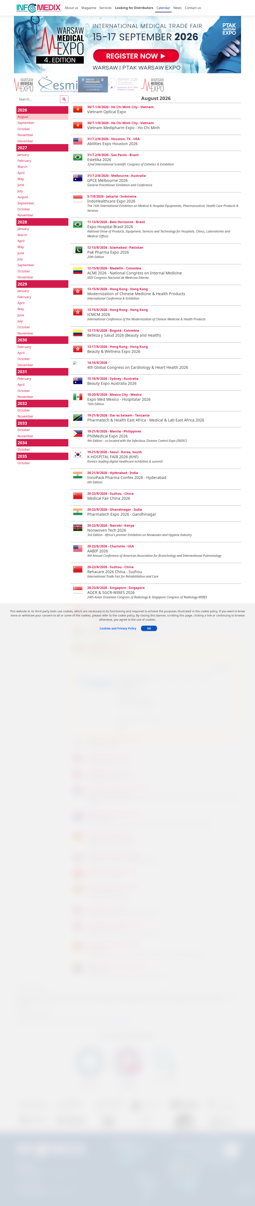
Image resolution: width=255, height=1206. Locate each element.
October (24, 129)
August (23, 117)
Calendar (163, 8)
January (23, 154)
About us (71, 8)
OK (149, 628)
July (20, 191)
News (177, 8)
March (22, 166)
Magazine (88, 8)
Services (105, 8)
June (21, 185)
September (26, 123)
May (21, 179)
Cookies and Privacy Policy (118, 628)
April (21, 173)
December (25, 141)
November (25, 135)
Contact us (193, 8)
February (24, 160)
